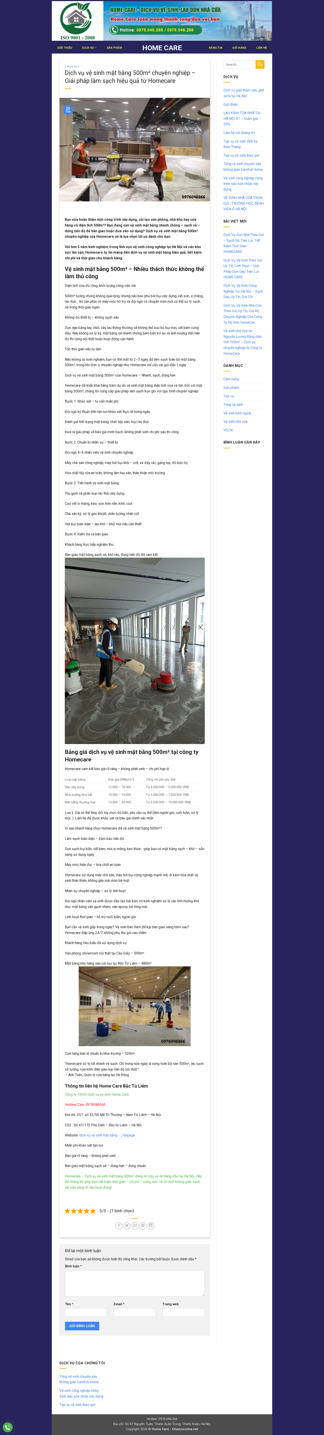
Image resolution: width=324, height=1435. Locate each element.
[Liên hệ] (8, 1427)
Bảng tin (215, 47)
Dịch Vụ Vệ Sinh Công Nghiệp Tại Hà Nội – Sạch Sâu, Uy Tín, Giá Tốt (243, 291)
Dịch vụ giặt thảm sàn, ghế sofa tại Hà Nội (243, 93)
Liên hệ (261, 47)
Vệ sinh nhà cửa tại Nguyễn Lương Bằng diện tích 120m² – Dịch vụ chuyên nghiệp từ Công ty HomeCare (242, 342)
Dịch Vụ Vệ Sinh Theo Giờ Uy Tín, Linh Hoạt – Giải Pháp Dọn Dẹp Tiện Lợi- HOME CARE (242, 268)
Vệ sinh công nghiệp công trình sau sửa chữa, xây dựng (243, 183)
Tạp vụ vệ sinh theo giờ (241, 155)
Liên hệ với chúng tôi (239, 133)
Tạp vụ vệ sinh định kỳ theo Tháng (240, 144)
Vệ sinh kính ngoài (237, 413)
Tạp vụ (228, 396)
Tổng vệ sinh (233, 405)
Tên (69, 1304)
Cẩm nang (72, 66)
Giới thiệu (65, 47)
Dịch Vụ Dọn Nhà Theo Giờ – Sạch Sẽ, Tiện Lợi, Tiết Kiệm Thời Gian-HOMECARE (243, 243)
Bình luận (73, 1266)
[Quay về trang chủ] (162, 21)
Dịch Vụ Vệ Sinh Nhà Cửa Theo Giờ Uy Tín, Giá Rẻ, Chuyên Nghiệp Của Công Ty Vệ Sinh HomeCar (242, 314)
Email (119, 1304)
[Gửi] (260, 64)
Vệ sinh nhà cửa (235, 422)
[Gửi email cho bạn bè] (135, 1225)
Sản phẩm (114, 47)
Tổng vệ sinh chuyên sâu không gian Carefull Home (243, 167)
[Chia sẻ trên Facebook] (119, 1225)
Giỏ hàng (239, 47)
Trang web (170, 1304)
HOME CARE (162, 47)
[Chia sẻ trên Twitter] (126, 1225)
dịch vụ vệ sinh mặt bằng (99, 1135)
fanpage (128, 1135)
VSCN (228, 430)
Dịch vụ (88, 47)
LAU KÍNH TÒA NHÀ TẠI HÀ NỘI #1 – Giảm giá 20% (242, 118)
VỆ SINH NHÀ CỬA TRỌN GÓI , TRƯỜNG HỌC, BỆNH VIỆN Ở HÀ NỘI (243, 203)
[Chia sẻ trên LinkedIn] (151, 1225)
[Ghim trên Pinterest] (143, 1225)
